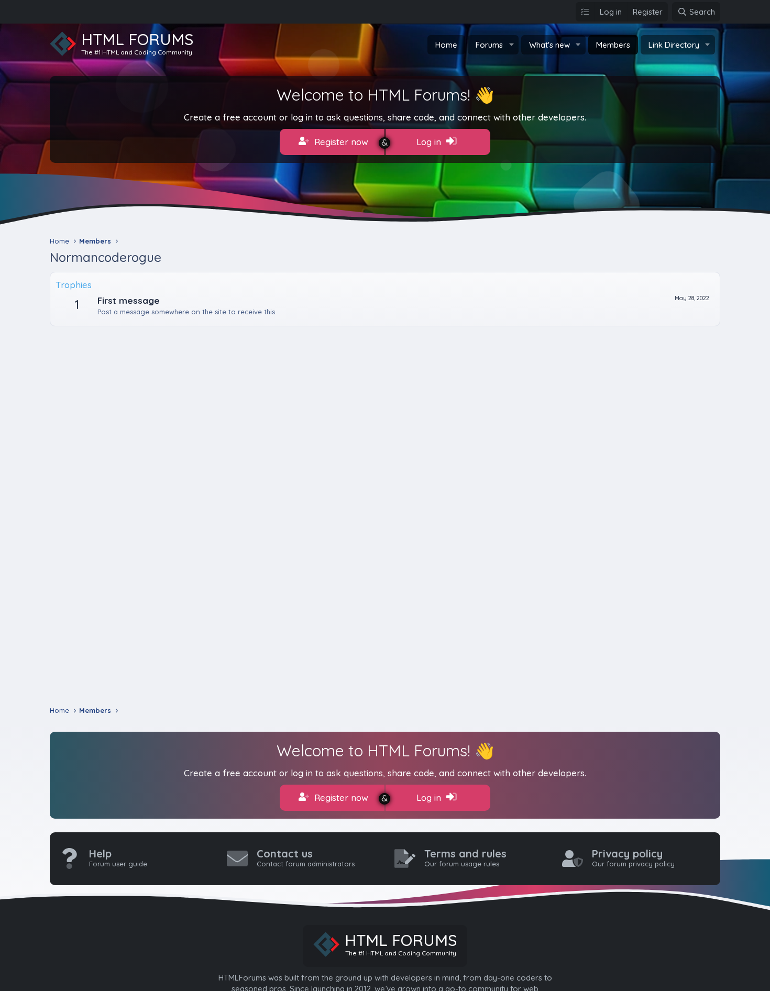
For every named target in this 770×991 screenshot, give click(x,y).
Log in (430, 141)
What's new (549, 45)
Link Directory (673, 45)
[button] (511, 44)
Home (446, 45)
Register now (340, 141)
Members (613, 45)
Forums (489, 45)
